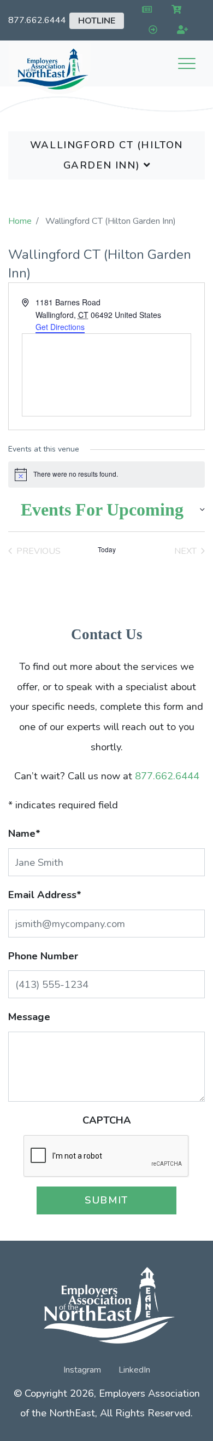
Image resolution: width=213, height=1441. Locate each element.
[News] (144, 10)
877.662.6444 (37, 20)
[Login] (150, 30)
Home (20, 221)
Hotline (96, 21)
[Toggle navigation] (187, 63)
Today (107, 549)
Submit (106, 1200)
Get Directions (60, 326)
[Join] (180, 30)
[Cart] (174, 10)
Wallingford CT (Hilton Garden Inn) (106, 155)
